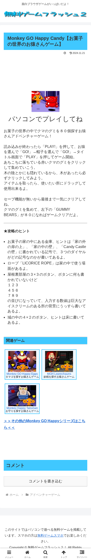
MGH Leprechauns (59, 375)
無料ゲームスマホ (50, 535)
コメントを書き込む (45, 481)
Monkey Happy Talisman (22, 409)
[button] (82, 549)
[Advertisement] (45, 70)
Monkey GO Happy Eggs (22, 375)
